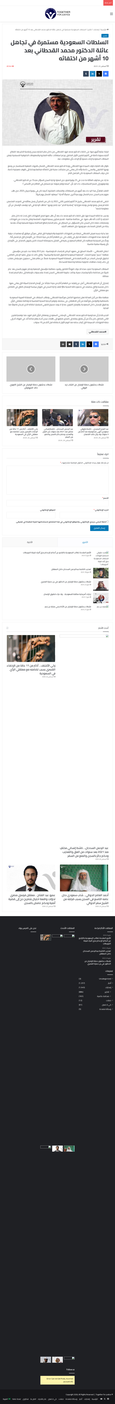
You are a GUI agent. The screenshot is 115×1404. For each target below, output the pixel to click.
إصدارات (96, 29)
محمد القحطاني (97, 332)
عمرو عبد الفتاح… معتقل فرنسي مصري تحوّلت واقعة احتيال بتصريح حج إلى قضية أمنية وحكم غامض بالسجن (31, 898)
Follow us (70, 1369)
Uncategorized (105, 978)
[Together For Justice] (57, 14)
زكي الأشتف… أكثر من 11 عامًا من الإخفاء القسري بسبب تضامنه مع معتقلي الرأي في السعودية (23, 431)
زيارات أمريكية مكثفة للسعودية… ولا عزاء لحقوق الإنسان (67, 594)
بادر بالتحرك (42, 1399)
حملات (108, 1000)
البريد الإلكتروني (101, 510)
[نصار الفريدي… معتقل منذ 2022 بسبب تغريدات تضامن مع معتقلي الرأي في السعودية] (57, 1360)
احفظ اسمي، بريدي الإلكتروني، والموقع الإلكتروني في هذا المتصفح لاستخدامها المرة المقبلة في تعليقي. (61, 521)
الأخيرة (30, 542)
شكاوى (26, 1399)
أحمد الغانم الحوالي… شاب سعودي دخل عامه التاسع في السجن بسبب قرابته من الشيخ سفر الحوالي (85, 898)
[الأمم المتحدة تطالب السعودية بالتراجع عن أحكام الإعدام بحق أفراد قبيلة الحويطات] (101, 558)
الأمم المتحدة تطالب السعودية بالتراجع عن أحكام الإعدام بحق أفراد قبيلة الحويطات (57, 552)
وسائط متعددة (105, 1009)
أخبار (109, 983)
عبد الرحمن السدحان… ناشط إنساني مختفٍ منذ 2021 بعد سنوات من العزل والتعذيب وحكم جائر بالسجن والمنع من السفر (57, 433)
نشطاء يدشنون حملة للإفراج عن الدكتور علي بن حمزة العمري (66, 581)
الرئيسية (104, 29)
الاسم (105, 498)
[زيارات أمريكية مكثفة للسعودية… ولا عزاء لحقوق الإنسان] (101, 598)
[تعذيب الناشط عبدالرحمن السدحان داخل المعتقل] (101, 573)
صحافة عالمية (103, 996)
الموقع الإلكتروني (47, 510)
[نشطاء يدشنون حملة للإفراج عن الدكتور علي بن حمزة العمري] (101, 585)
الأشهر (85, 542)
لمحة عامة (16, 1399)
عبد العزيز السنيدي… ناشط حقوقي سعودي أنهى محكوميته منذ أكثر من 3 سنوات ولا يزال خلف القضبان (93, 431)
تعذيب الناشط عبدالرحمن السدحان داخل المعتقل (71, 569)
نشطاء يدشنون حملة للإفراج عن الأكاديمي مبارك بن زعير (68, 606)
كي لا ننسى (106, 1004)
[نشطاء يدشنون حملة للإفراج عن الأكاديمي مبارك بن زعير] (101, 610)
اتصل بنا (33, 1399)
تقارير (90, 29)
